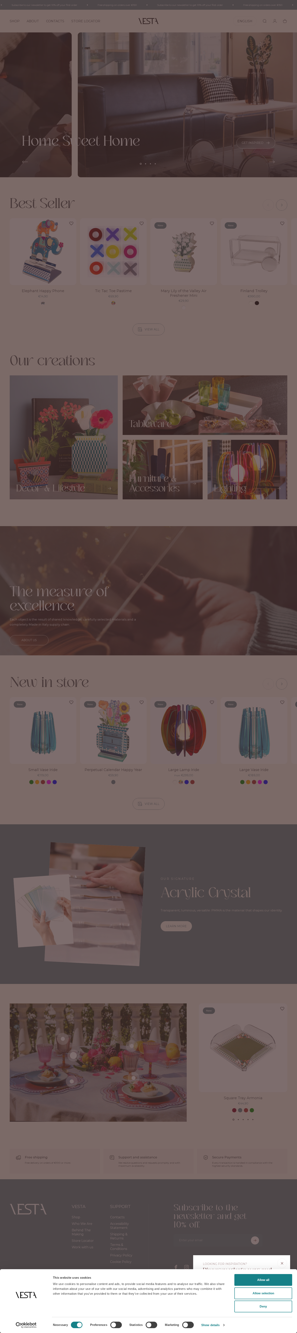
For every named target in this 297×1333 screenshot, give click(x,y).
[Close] (282, 1263)
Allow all (263, 1280)
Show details (210, 1325)
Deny (263, 1306)
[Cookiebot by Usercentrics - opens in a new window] (26, 1325)
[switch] (116, 1325)
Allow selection (263, 1293)
